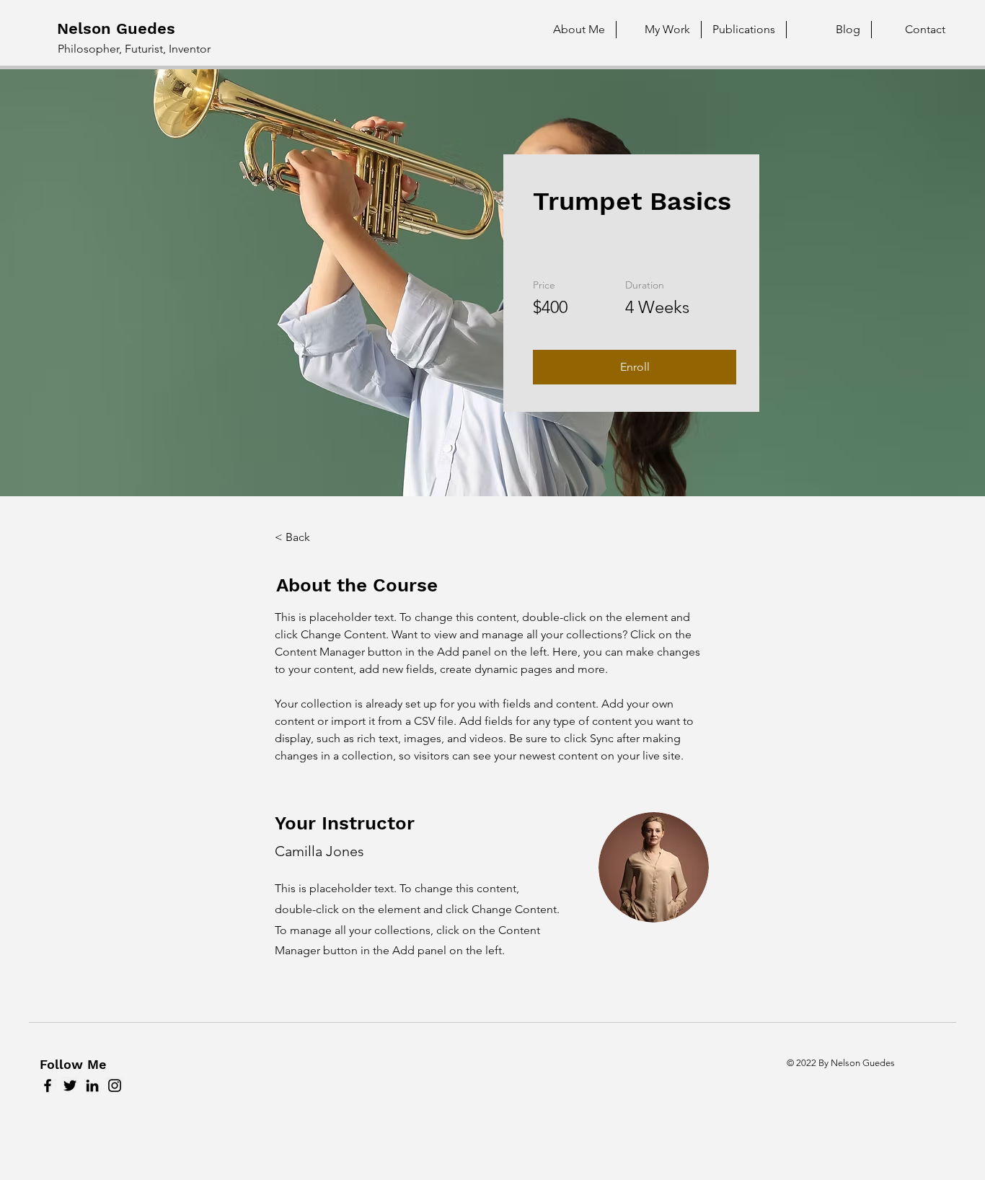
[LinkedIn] (92, 1085)
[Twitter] (70, 1085)
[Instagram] (114, 1085)
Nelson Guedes (116, 28)
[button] (634, 367)
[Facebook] (47, 1085)
